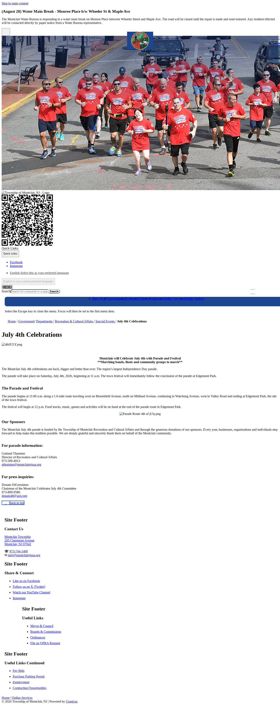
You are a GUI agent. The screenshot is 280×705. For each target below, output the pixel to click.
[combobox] (28, 281)
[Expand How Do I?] (97, 303)
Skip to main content (15, 3)
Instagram (19, 598)
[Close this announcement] (6, 32)
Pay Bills (18, 670)
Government (116, 298)
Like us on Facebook (26, 581)
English (39, 273)
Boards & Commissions (45, 631)
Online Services (174, 298)
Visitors (143, 298)
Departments (44, 321)
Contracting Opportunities (29, 688)
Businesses (156, 298)
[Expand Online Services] (168, 303)
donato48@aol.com (14, 496)
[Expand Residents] (130, 303)
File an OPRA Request (45, 643)
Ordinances (37, 637)
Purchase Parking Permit (28, 676)
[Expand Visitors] (143, 303)
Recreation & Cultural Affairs (74, 321)
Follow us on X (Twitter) (29, 586)
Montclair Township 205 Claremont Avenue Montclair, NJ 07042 (19, 540)
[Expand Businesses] (154, 303)
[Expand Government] (112, 303)
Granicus (71, 701)
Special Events (105, 321)
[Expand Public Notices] (190, 303)
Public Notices (194, 298)
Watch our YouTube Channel (31, 592)
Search (6, 291)
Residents (131, 298)
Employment (21, 682)
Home (12, 321)
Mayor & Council (41, 626)
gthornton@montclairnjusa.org (21, 464)
